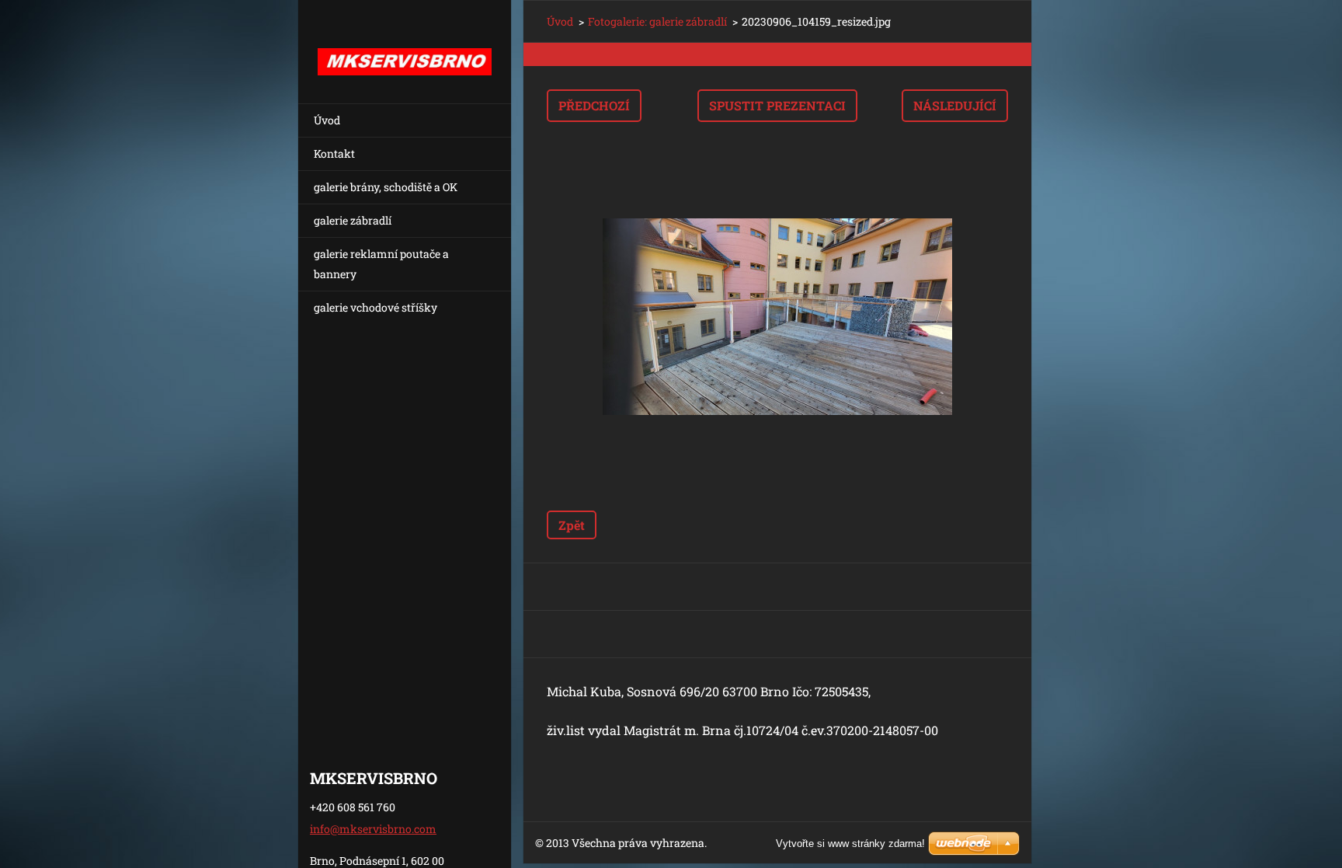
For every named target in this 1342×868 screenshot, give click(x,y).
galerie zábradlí (352, 220)
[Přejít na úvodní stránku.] (404, 42)
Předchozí (594, 105)
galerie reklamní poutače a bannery (381, 263)
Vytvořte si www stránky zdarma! (850, 843)
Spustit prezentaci (777, 105)
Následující (954, 105)
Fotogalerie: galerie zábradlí (657, 21)
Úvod (327, 120)
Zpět (571, 525)
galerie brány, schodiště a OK (385, 187)
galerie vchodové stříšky (375, 307)
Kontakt (334, 153)
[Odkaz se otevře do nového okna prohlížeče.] (777, 316)
